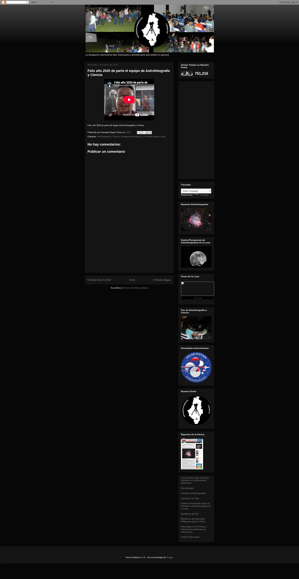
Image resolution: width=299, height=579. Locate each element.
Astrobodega (187, 488)
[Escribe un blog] (141, 132)
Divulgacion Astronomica (132, 136)
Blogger (169, 557)
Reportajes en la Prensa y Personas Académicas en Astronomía (193, 529)
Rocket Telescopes (190, 537)
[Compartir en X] (144, 132)
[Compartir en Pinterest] (150, 132)
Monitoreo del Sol (189, 514)
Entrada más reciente (99, 280)
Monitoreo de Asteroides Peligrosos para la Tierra (193, 520)
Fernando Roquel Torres (155, 136)
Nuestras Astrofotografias (193, 493)
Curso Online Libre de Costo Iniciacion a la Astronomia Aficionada (195, 480)
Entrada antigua (162, 280)
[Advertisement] (129, 248)
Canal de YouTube (190, 498)
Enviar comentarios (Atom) (136, 288)
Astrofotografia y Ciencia (108, 136)
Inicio (132, 280)
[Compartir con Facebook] (147, 132)
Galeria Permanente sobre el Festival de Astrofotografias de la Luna (196, 506)
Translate (204, 195)
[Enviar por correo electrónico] (138, 132)
